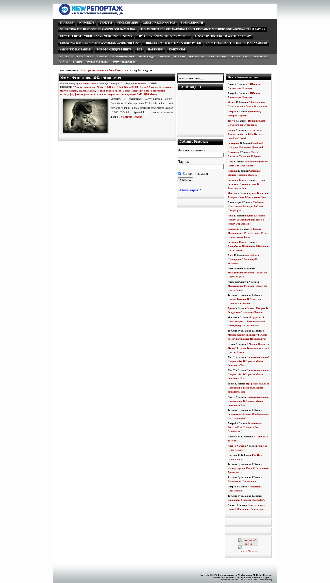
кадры (82, 90)
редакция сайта (87, 83)
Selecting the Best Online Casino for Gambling (97, 29)
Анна (230, 215)
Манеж (91, 90)
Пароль (183, 162)
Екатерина (234, 143)
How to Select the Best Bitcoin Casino (236, 42)
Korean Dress (251, 580)
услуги (106, 22)
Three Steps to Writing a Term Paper (172, 42)
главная (66, 22)
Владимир (233, 228)
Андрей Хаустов (149, 87)
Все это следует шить (114, 49)
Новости (179, 57)
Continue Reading (131, 116)
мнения (165, 57)
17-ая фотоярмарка (84, 87)
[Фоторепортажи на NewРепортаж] (98, 14)
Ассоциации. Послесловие (242, 481)
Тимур (231, 120)
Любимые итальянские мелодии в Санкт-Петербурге (246, 206)
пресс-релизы (217, 57)
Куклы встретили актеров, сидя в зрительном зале (247, 184)
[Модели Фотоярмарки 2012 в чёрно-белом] (86, 133)
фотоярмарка (112, 94)
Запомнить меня (195, 173)
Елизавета (233, 152)
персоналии (197, 57)
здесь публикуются (159, 22)
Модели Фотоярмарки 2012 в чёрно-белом (90, 77)
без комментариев (123, 57)
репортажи (260, 57)
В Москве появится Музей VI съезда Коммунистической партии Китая (247, 334)
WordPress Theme (249, 577)
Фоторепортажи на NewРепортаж (105, 70)
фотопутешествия (124, 62)
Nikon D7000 (131, 87)
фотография (158, 90)
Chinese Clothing (265, 580)
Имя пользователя (191, 150)
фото (147, 90)
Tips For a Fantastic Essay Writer (163, 36)
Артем (231, 308)
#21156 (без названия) (75, 49)
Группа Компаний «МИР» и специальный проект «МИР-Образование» (246, 219)
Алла (230, 255)
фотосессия (96, 94)
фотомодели (82, 94)
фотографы (66, 94)
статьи (64, 62)
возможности (192, 22)
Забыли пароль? (190, 190)
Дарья (231, 130)
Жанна (231, 102)
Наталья (233, 170)
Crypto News (85, 57)
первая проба (113, 90)
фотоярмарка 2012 (132, 94)
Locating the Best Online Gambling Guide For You (99, 42)
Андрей (232, 111)
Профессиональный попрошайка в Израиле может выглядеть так (248, 361)
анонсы (102, 57)
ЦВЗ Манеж (150, 94)
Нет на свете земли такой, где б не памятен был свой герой (246, 134)
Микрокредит (147, 57)
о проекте (87, 22)
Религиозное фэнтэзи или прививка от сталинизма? (245, 427)
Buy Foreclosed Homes (236, 580)
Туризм (77, 62)
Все (140, 49)
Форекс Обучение (97, 62)
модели (101, 90)
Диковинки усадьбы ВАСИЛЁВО (246, 499)
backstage (66, 57)
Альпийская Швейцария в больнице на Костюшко (243, 259)
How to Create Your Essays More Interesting (96, 36)
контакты (177, 49)
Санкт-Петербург (133, 90)
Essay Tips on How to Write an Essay (223, 36)
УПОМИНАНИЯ (127, 22)
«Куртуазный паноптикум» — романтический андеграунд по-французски (246, 321)
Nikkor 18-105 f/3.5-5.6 (110, 87)
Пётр (230, 161)
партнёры (155, 49)
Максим (232, 193)
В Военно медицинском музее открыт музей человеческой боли (248, 232)
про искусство (240, 57)
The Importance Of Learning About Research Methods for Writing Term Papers (203, 29)
